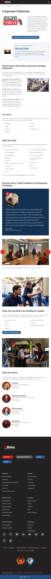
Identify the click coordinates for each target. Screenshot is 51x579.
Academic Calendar (7, 528)
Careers (30, 528)
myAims (39, 457)
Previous (3, 252)
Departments (9, 6)
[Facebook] (10, 534)
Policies (5, 547)
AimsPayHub (31, 488)
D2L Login (30, 479)
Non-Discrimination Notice (33, 547)
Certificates (5, 479)
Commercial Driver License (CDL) (10, 482)
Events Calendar (6, 525)
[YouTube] (30, 534)
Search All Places (32, 512)
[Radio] (42, 534)
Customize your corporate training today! (25, 37)
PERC (29, 509)
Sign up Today (22, 48)
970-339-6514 (16, 400)
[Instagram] (17, 534)
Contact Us (30, 525)
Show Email (15, 386)
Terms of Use (20, 550)
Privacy (26, 550)
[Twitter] (4, 534)
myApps (6, 461)
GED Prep (4, 488)
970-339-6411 (16, 388)
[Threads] (4, 541)
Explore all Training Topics (11, 332)
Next (48, 252)
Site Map (32, 550)
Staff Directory (6, 509)
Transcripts (30, 482)
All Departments (6, 500)
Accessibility (43, 547)
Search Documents (7, 512)
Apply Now (7, 457)
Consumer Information (21, 547)
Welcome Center (32, 500)
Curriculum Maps (6, 506)
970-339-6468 (16, 413)
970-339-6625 (16, 426)
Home (3, 6)
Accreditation (12, 547)
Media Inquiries (31, 530)
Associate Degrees (6, 476)
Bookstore (30, 506)
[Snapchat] (36, 534)
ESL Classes (5, 485)
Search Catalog (6, 515)
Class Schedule (31, 485)
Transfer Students (32, 476)
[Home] (9, 447)
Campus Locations (6, 503)
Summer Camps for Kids (8, 491)
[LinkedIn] (23, 534)
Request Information (23, 457)
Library (29, 503)
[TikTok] (10, 541)
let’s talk (22, 175)
